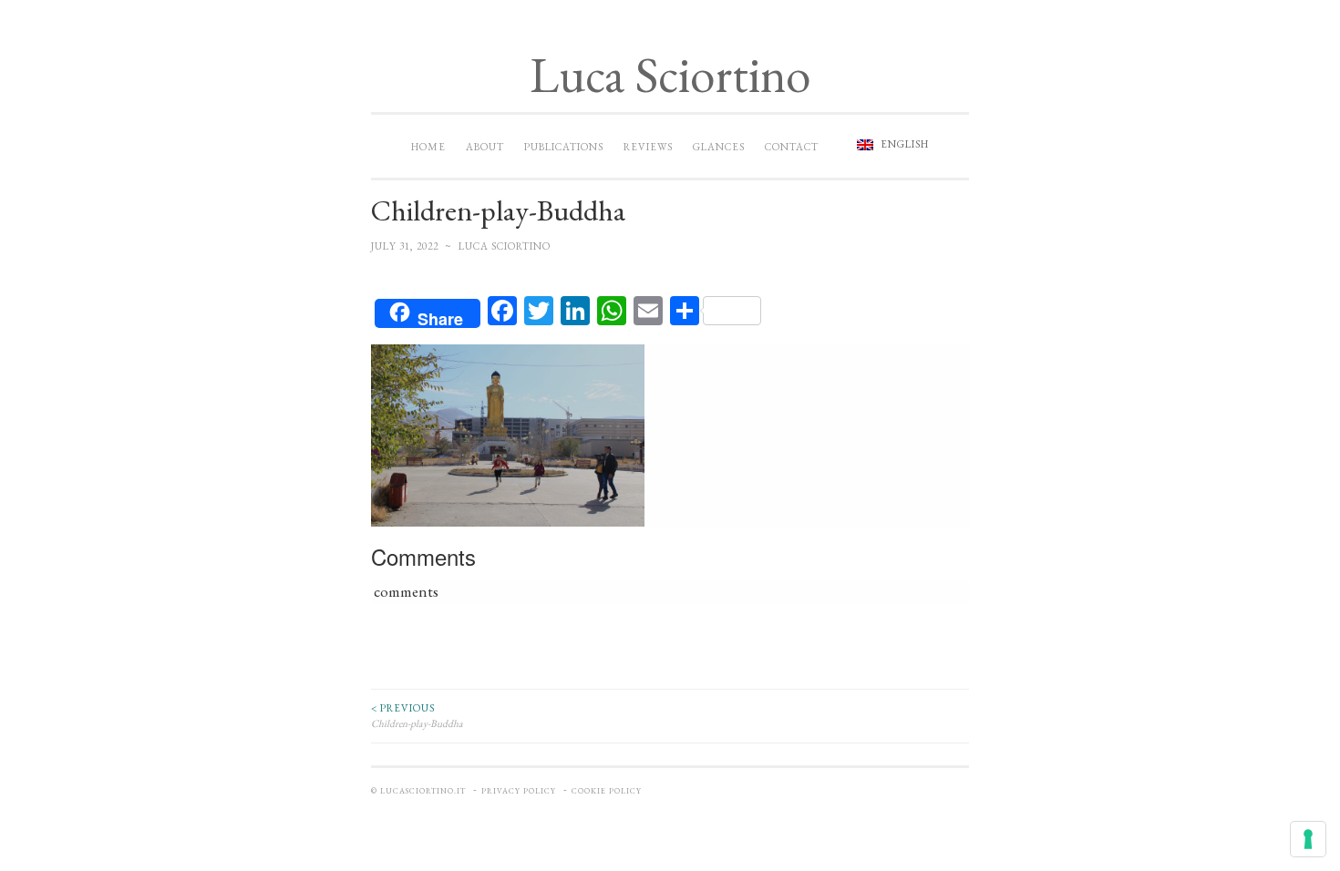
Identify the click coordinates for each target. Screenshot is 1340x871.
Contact (792, 146)
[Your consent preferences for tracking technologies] (1308, 839)
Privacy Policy (518, 790)
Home (428, 146)
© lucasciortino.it (418, 790)
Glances (719, 146)
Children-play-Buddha (417, 716)
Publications (563, 146)
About (485, 146)
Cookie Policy (607, 790)
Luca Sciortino (670, 74)
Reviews (648, 146)
